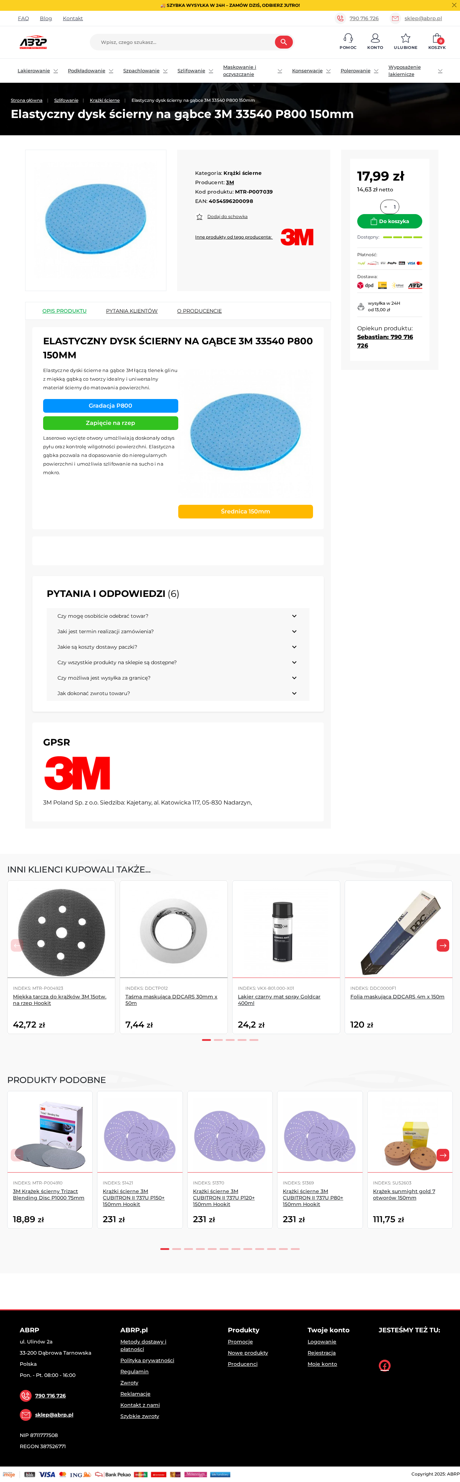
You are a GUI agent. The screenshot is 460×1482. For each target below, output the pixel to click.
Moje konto (322, 1364)
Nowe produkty (248, 1353)
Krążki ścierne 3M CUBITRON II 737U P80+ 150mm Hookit (313, 1197)
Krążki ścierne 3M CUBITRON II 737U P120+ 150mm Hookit (224, 1197)
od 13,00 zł (379, 309)
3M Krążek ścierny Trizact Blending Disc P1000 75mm (48, 1194)
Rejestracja (322, 1353)
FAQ (23, 18)
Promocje (240, 1341)
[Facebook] (385, 1366)
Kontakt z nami (140, 1405)
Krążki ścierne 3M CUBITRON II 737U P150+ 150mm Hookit (134, 1197)
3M (230, 182)
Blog (46, 18)
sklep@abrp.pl (423, 18)
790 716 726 (364, 18)
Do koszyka (394, 221)
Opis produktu (64, 311)
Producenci (243, 1364)
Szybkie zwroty (139, 1416)
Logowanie (322, 1341)
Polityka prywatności (147, 1360)
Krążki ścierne (105, 100)
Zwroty (129, 1382)
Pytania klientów (132, 311)
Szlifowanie (191, 70)
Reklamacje (135, 1394)
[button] (348, 42)
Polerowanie (356, 70)
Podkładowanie (86, 70)
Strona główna (26, 100)
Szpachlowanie (141, 70)
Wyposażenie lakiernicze (404, 70)
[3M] (77, 773)
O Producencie (199, 311)
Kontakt (73, 18)
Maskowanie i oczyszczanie (239, 70)
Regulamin (134, 1371)
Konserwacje (307, 70)
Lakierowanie (34, 70)
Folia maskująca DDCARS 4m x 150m (397, 996)
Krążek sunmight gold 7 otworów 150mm (404, 1194)
